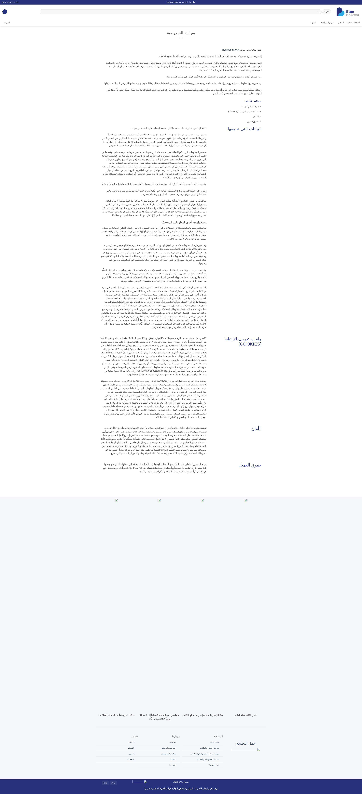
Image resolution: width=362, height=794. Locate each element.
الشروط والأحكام (169, 748)
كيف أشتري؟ (214, 765)
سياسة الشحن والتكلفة (209, 748)
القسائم (131, 748)
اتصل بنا (172, 765)
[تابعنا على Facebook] (358, 2)
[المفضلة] (4, 11)
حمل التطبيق (246, 743)
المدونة (313, 22)
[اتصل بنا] (233, 782)
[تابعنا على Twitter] (353, 2)
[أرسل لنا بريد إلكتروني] (350, 2)
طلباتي (131, 742)
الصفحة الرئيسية (353, 22)
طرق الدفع (214, 742)
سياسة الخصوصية (168, 753)
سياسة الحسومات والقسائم (208, 759)
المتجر (341, 22)
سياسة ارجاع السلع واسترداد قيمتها (204, 753)
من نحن (172, 742)
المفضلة (130, 759)
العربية (7, 22)
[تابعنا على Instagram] (356, 2)
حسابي (131, 753)
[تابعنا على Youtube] (345, 2)
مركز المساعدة (327, 22)
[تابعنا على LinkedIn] (348, 2)
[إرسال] (42, 11)
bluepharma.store (231, 50)
